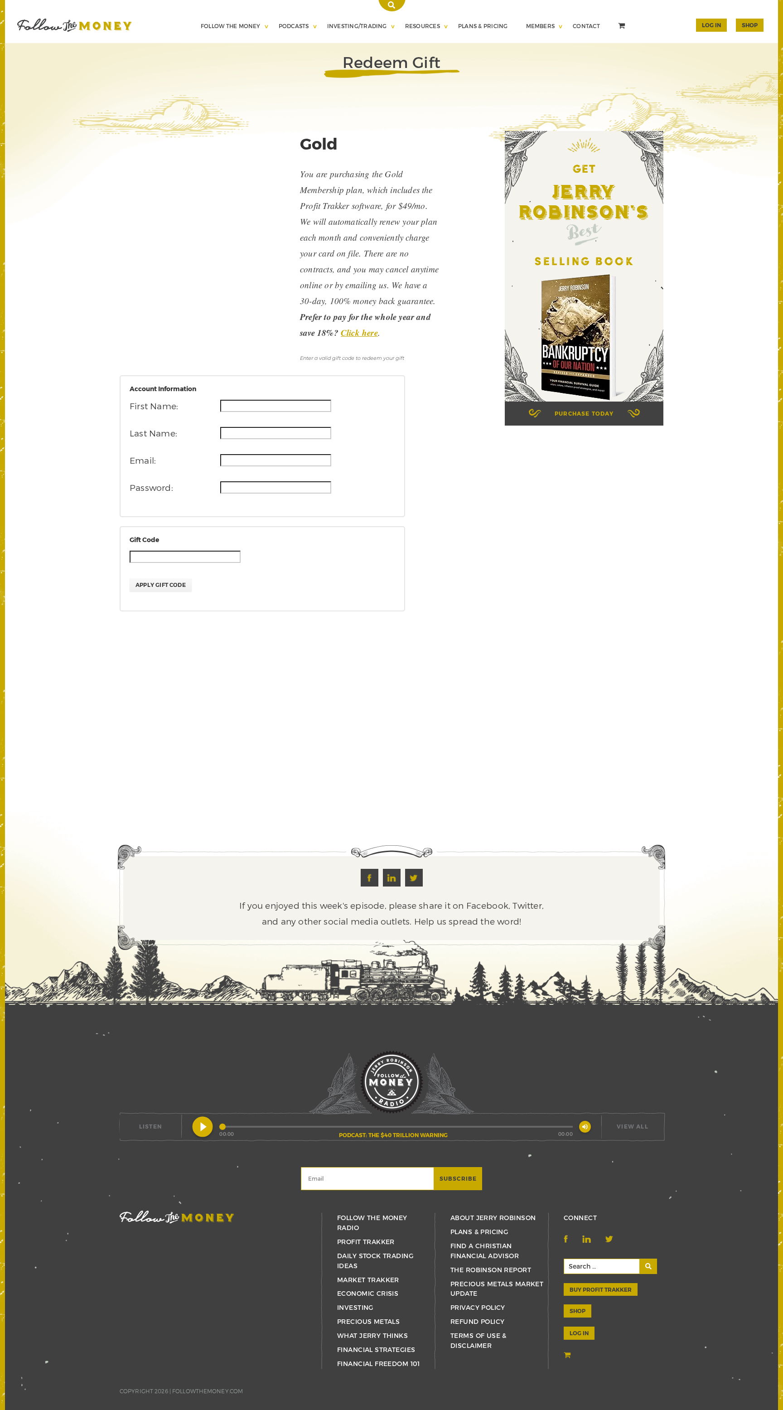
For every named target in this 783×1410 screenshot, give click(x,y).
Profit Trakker (366, 1241)
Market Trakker (368, 1280)
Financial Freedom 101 (378, 1363)
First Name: (154, 406)
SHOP (750, 25)
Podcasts (294, 26)
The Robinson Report (490, 1270)
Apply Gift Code (160, 584)
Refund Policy (477, 1321)
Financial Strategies (376, 1349)
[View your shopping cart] (622, 27)
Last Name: (153, 433)
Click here (359, 332)
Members (540, 26)
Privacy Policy (477, 1307)
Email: (143, 460)
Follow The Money (231, 26)
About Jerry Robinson (493, 1217)
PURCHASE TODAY (584, 413)
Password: (151, 487)
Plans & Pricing (483, 26)
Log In (711, 25)
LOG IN (579, 1333)
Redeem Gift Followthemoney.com (74, 25)
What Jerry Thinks (372, 1335)
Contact (586, 26)
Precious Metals (368, 1321)
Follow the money (177, 1217)
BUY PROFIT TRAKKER (601, 1289)
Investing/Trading (357, 26)
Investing (355, 1307)
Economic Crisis (367, 1293)
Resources (422, 26)
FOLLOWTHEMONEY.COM (207, 1391)
